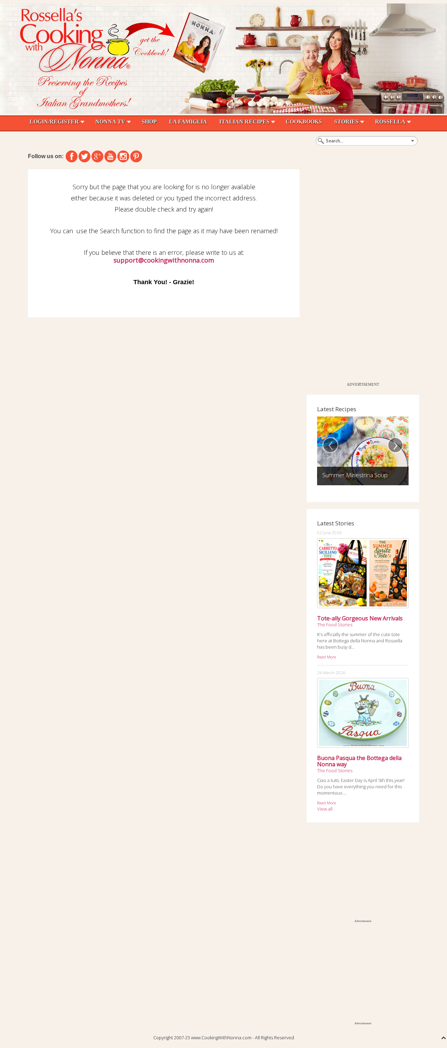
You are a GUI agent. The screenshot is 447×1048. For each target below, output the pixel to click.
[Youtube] (110, 156)
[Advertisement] (359, 274)
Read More (326, 656)
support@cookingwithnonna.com (163, 260)
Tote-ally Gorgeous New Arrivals (360, 618)
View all (324, 809)
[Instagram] (123, 156)
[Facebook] (71, 156)
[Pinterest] (136, 156)
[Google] (97, 156)
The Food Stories (334, 624)
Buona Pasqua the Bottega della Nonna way (359, 761)
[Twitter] (84, 156)
